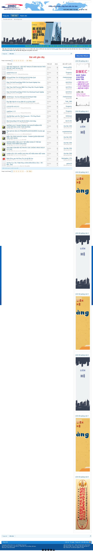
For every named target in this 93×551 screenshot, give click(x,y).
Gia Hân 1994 (10, 128)
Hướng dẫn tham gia (27, 159)
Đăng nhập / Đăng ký (82, 56)
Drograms (9, 74)
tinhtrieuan (9, 117)
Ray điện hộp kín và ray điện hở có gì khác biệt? (21, 101)
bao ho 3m (9, 122)
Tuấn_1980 (9, 103)
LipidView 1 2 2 (11, 111)
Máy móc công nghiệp (25, 166)
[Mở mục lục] (71, 53)
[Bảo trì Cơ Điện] (51, 549)
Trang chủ (6, 15)
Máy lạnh (22, 117)
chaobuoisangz (10, 79)
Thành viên (23, 15)
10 (27, 60)
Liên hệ (67, 542)
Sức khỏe (24, 128)
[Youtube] (54, 549)
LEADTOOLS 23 (12, 72)
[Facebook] (43, 549)
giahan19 (9, 166)
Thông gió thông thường (23, 74)
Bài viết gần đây (18, 19)
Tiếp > (30, 60)
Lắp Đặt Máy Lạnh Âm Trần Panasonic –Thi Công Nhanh (23, 116)
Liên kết (20, 83)
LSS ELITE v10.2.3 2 (13, 106)
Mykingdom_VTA (10, 159)
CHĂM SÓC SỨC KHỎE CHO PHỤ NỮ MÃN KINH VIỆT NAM (26, 153)
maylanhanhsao (10, 134)
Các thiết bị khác (24, 122)
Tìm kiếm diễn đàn (7, 19)
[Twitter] (46, 549)
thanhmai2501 (10, 69)
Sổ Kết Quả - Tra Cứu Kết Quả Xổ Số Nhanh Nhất (21, 97)
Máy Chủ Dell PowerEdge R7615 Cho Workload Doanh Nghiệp (25, 92)
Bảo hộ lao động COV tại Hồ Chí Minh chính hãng (21, 121)
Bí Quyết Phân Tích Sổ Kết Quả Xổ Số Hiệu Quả (21, 77)
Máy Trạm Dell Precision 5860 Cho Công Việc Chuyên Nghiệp (25, 87)
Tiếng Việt (5, 542)
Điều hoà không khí (27, 134)
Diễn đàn (14, 15)
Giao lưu (21, 69)
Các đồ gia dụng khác (25, 79)
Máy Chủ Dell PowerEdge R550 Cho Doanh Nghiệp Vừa (23, 82)
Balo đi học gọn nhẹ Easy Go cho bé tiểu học (20, 158)
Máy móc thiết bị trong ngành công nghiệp (30, 103)
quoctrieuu (9, 83)
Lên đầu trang (84, 542)
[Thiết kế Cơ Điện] (48, 549)
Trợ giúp (72, 542)
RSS (90, 542)
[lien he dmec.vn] (16, 44)
